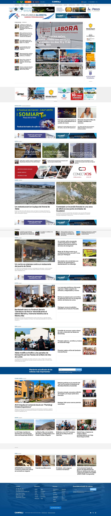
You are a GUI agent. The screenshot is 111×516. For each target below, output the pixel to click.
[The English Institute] (90, 37)
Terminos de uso (44, 512)
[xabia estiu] (90, 47)
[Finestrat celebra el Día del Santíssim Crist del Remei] (89, 351)
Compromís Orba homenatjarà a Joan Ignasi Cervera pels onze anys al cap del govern (85, 162)
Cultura (54, 501)
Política (54, 492)
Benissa (36, 494)
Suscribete (79, 369)
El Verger (43, 494)
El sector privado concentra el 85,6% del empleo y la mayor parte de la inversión (69, 393)
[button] (14, 2)
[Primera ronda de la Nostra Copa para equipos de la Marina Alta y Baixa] (17, 68)
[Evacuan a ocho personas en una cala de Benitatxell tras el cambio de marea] (67, 113)
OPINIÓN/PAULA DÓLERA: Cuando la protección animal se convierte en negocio (24, 469)
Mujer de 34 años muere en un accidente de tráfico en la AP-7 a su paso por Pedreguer (69, 253)
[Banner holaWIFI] (73, 15)
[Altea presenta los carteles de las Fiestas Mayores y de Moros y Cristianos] (17, 55)
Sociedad (55, 494)
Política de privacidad (51, 512)
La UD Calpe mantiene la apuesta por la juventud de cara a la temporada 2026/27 (24, 433)
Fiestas (63, 493)
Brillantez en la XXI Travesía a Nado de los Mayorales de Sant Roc (65, 433)
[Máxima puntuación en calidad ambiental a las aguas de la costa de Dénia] (78, 233)
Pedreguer (43, 491)
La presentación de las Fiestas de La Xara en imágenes (25, 48)
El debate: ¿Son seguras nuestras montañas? (64, 468)
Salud (54, 499)
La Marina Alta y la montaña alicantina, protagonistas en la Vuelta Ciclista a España (44, 433)
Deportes (64, 489)
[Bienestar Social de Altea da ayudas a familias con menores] (87, 113)
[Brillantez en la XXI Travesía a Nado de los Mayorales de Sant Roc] (66, 424)
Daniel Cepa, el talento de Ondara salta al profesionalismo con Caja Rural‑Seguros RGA (85, 434)
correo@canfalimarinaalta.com (22, 491)
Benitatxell (37, 498)
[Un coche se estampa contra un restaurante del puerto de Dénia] (35, 251)
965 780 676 (21, 490)
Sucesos (63, 491)
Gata (42, 489)
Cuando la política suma (43, 468)
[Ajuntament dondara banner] (90, 75)
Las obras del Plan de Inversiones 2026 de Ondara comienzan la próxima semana (86, 127)
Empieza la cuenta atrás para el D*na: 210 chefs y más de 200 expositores (67, 127)
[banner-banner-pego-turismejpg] (78, 9)
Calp (36, 493)
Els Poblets (43, 496)
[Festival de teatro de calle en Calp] (35, 119)
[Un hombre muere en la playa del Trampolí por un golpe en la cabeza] (17, 41)
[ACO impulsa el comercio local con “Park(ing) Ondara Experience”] (35, 391)
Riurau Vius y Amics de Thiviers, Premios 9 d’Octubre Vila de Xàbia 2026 (25, 61)
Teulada (36, 496)
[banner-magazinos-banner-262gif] (90, 57)
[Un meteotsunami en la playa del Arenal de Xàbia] (35, 193)
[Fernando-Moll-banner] (64, 94)
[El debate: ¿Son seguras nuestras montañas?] (66, 460)
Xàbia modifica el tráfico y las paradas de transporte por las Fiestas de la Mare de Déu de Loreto (33, 355)
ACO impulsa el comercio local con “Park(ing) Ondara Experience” (33, 406)
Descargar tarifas (56, 507)
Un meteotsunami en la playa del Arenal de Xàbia (32, 208)
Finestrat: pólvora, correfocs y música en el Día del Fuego (70, 341)
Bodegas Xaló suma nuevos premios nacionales (69, 403)
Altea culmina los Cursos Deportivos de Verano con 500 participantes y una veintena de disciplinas (26, 34)
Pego (42, 498)
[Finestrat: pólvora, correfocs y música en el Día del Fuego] (89, 341)
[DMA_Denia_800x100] (32, 9)
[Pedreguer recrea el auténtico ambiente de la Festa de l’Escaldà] (89, 308)
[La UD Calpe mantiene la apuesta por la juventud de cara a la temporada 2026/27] (24, 424)
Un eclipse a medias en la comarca (46, 232)
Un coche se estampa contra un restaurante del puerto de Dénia (33, 265)
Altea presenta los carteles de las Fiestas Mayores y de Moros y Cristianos (26, 54)
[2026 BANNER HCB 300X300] (90, 94)
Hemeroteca (64, 500)
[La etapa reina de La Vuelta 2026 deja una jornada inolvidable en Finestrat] (71, 55)
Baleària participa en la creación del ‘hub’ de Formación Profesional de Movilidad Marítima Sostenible (69, 384)
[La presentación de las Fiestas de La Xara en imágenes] (17, 48)
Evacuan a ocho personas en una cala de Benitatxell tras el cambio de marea (67, 121)
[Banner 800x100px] (32, 16)
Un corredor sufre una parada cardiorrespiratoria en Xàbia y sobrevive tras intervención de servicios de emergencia (67, 244)
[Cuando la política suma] (45, 460)
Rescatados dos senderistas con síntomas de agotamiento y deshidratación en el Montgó (68, 262)
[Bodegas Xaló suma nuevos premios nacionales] (89, 403)
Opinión (63, 494)
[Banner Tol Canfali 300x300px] (77, 94)
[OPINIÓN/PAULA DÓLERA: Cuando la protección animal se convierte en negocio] (24, 460)
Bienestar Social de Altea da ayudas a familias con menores (86, 121)
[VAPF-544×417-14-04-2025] (90, 65)
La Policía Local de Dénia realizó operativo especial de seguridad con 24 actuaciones (27, 233)
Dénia (36, 489)
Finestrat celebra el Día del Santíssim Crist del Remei (69, 351)
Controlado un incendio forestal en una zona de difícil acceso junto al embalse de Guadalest (74, 209)
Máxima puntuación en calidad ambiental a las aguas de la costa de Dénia (88, 233)
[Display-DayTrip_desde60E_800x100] (34, 135)
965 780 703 (20, 488)
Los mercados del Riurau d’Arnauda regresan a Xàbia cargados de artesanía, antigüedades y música (69, 289)
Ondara (42, 493)
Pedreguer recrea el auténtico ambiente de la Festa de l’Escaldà (68, 308)
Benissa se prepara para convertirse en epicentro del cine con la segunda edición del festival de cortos (69, 298)
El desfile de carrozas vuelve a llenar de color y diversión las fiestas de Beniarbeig (69, 332)
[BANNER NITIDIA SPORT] (90, 27)
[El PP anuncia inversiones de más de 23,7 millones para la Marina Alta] (44, 162)
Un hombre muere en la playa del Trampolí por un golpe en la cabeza (26, 41)
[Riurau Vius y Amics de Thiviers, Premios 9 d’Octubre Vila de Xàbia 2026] (17, 61)
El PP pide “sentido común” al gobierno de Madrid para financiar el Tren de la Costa (30, 161)
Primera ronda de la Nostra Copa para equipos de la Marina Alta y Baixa (26, 68)
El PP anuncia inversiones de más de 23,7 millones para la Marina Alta (57, 161)
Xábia (36, 491)
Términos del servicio (80, 492)
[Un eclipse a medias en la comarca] (37, 233)
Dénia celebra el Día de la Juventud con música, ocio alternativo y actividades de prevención (67, 233)
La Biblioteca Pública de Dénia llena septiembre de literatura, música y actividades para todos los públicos (26, 27)
